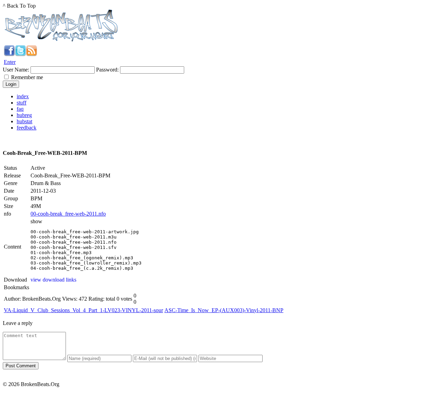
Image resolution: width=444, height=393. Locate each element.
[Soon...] (9, 54)
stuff (21, 103)
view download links (53, 280)
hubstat (24, 121)
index (23, 96)
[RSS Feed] (31, 54)
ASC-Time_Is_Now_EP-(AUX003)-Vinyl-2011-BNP (223, 310)
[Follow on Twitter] (20, 54)
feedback (26, 128)
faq (20, 109)
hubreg (24, 115)
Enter (10, 62)
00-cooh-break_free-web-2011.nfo (68, 214)
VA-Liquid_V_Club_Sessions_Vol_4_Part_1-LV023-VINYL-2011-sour (83, 310)
